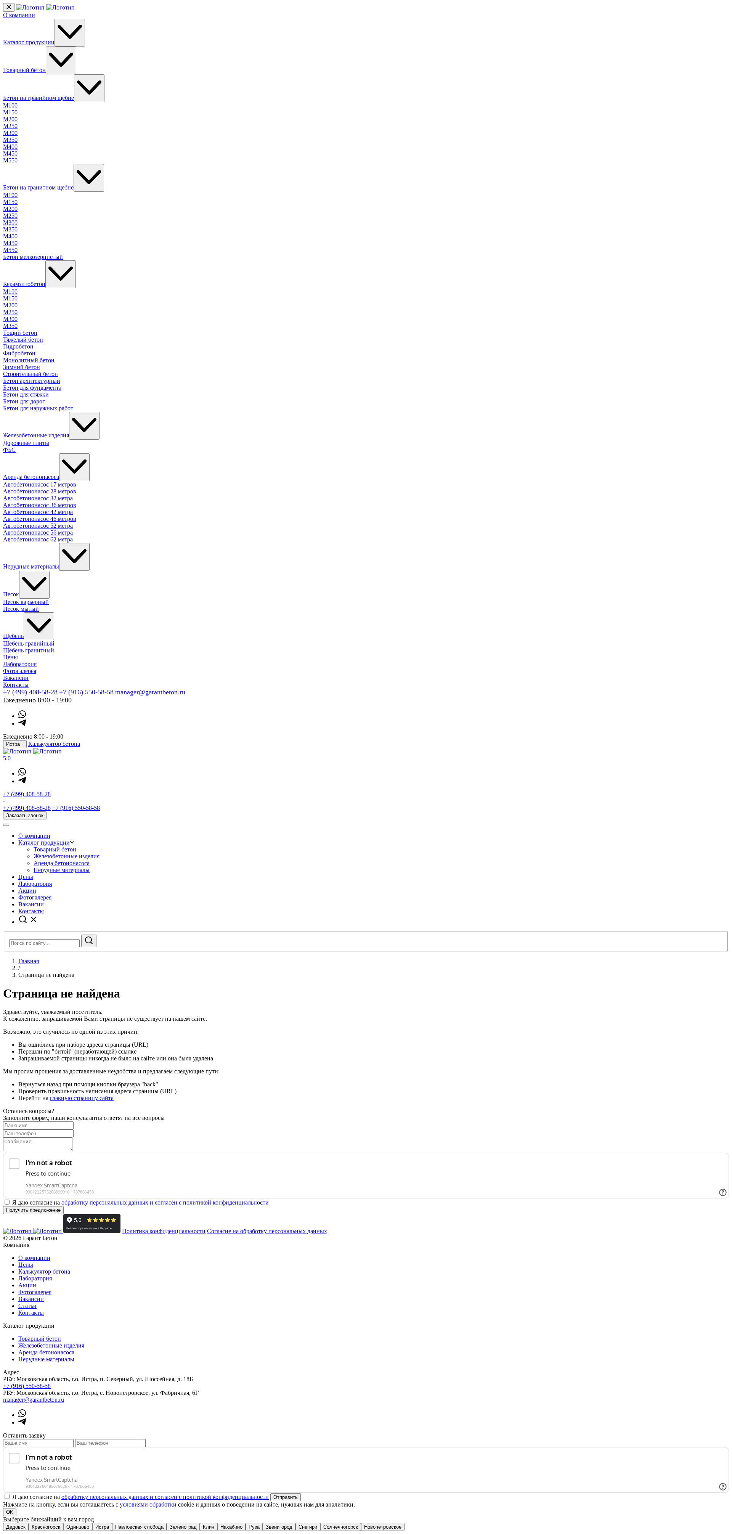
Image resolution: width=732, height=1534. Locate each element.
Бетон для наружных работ (38, 408)
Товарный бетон (24, 70)
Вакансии (16, 678)
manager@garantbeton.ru (150, 692)
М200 (10, 119)
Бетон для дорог (24, 401)
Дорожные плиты (26, 443)
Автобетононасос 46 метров (39, 519)
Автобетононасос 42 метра (38, 512)
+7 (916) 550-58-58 (86, 692)
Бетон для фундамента (32, 387)
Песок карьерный (26, 602)
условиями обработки (148, 1504)
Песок (11, 594)
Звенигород (279, 1527)
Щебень (13, 636)
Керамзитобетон (24, 284)
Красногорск (46, 1527)
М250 (10, 126)
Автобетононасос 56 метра (38, 532)
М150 (10, 112)
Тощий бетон (20, 332)
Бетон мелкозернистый (33, 257)
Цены (10, 657)
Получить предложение (33, 1210)
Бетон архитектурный (31, 380)
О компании (19, 15)
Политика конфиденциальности (163, 1231)
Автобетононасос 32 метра (38, 498)
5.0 (7, 758)
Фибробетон (19, 353)
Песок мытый (21, 609)
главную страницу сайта (82, 1098)
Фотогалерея (19, 671)
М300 (10, 133)
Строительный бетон (30, 374)
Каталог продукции (29, 42)
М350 (10, 140)
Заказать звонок (24, 815)
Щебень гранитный (28, 650)
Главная (28, 961)
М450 (10, 153)
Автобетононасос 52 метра (38, 525)
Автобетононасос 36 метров (39, 505)
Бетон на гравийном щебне (38, 98)
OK (9, 1512)
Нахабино (231, 1527)
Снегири (308, 1527)
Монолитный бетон (29, 360)
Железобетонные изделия (36, 435)
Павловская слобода (139, 1527)
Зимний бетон (21, 367)
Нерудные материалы (31, 566)
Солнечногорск (340, 1527)
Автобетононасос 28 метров (39, 491)
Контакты (16, 684)
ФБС (9, 450)
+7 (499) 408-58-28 (30, 692)
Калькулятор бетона (54, 743)
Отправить (285, 1497)
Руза (254, 1527)
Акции (27, 890)
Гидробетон (18, 346)
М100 (10, 105)
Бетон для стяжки (26, 394)
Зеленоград (183, 1527)
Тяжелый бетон (23, 339)
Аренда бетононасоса (31, 477)
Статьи (27, 1306)
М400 (10, 146)
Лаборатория (20, 664)
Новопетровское (382, 1527)
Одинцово (77, 1527)
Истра (102, 1527)
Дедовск (16, 1527)
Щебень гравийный (29, 643)
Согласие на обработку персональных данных (267, 1231)
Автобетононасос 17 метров (39, 484)
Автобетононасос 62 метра (38, 539)
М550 (10, 160)
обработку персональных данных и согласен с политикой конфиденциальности (165, 1202)
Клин (208, 1527)
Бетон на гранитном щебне (38, 187)
